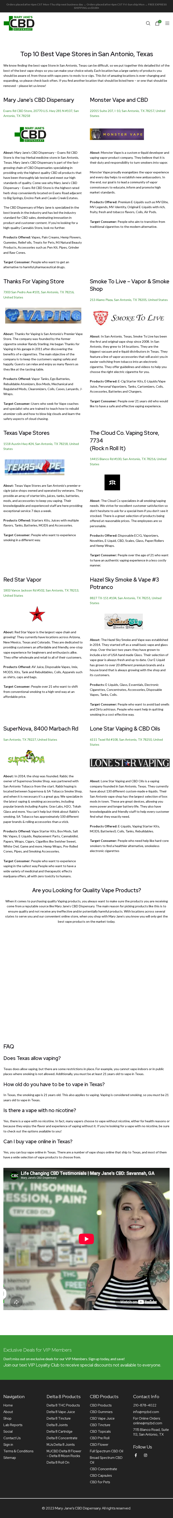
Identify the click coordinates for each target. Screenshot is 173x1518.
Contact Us (11, 1438)
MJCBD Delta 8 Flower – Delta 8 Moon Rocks (64, 1453)
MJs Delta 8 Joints (61, 1444)
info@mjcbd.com (146, 1412)
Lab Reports (12, 1425)
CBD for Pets (100, 1482)
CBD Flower (99, 1444)
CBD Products (101, 1405)
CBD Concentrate (103, 1469)
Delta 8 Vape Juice (61, 1412)
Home (8, 1405)
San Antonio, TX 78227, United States (30, 739)
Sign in (8, 1444)
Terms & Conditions (18, 1451)
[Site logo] (19, 23)
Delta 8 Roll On (58, 1462)
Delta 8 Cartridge (60, 1431)
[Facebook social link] (136, 1455)
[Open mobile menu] (167, 23)
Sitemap (9, 1457)
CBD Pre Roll (99, 1438)
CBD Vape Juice (102, 1418)
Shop (7, 1418)
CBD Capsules (101, 1475)
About (8, 1412)
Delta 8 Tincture (59, 1418)
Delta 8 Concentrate (62, 1438)
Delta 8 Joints (57, 1425)
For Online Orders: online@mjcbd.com (147, 1420)
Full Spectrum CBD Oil (106, 1451)
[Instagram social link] (145, 1455)
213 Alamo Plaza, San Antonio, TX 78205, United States (129, 300)
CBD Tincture (100, 1425)
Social (8, 1431)
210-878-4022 (144, 1405)
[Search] (148, 23)
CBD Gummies (101, 1412)
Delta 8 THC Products (63, 1405)
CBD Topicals (100, 1431)
